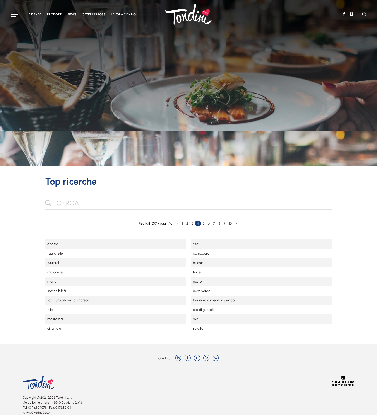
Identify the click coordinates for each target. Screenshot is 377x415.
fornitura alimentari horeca (68, 300)
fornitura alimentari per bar (214, 300)
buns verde (201, 291)
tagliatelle (55, 253)
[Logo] (188, 14)
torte (197, 272)
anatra (52, 244)
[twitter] (197, 358)
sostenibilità (56, 291)
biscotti (198, 263)
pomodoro (201, 253)
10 (230, 223)
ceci (196, 244)
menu (51, 281)
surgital (198, 328)
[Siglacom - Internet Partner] (343, 385)
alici (50, 310)
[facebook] (188, 358)
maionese (55, 272)
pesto (197, 281)
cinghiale (54, 328)
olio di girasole (204, 310)
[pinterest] (206, 358)
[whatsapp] (216, 358)
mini (196, 319)
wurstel (53, 263)
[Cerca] (364, 15)
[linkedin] (178, 358)
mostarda (55, 319)
